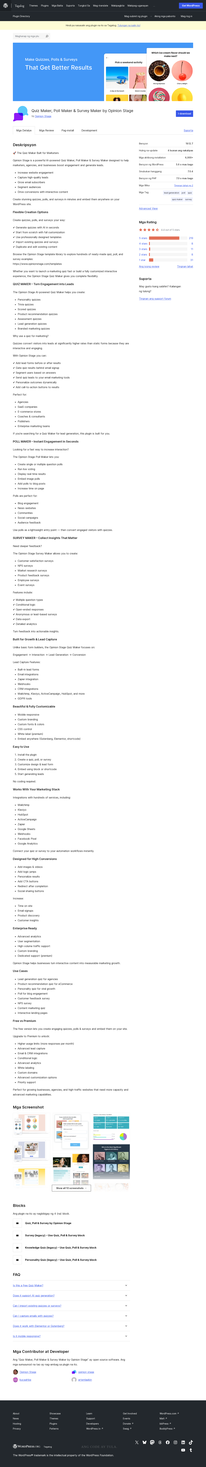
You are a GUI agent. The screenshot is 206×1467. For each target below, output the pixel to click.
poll (183, 193)
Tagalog (48, 1446)
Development (89, 130)
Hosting (17, 1423)
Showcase (55, 1413)
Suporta (188, 130)
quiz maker (177, 199)
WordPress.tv (94, 1428)
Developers (92, 1423)
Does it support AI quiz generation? (34, 1295)
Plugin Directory (21, 16)
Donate (128, 1423)
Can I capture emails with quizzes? (33, 1315)
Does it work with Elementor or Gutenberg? (38, 1326)
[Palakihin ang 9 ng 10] (125, 1148)
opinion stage (86, 1372)
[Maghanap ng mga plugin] (47, 36)
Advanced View (148, 208)
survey (188, 199)
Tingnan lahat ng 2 (183, 185)
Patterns (54, 1428)
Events (126, 1418)
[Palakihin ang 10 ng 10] (125, 1186)
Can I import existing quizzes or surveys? (37, 1305)
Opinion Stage (43, 116)
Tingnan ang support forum (155, 298)
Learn (89, 1413)
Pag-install (67, 130)
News (16, 1418)
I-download (184, 113)
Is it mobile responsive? (27, 1336)
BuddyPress (167, 1428)
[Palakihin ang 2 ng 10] (45, 1144)
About (16, 1413)
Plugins (53, 1423)
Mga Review (46, 130)
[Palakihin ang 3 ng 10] (45, 1171)
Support (90, 1418)
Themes (54, 1418)
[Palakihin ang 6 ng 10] (85, 1157)
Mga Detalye (24, 130)
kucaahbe (25, 1379)
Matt (163, 1418)
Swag (127, 1428)
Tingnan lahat (185, 266)
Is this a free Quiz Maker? (28, 1285)
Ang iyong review (149, 266)
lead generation (171, 193)
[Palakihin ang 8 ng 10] (125, 1117)
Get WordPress (191, 5)
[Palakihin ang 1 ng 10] (45, 1117)
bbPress (165, 1423)
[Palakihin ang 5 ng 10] (85, 1117)
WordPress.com (169, 1413)
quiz (190, 193)
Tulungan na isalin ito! (128, 25)
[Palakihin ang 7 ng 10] (85, 1195)
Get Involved (130, 1413)
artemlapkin (85, 1379)
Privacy (17, 1428)
